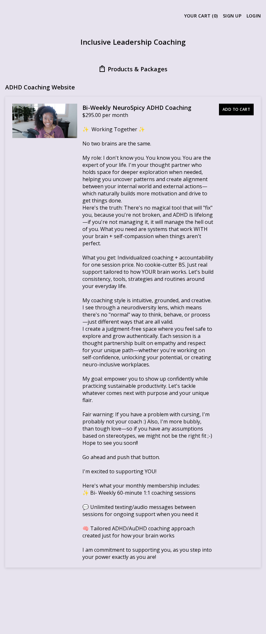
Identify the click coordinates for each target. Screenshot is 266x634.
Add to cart (236, 109)
